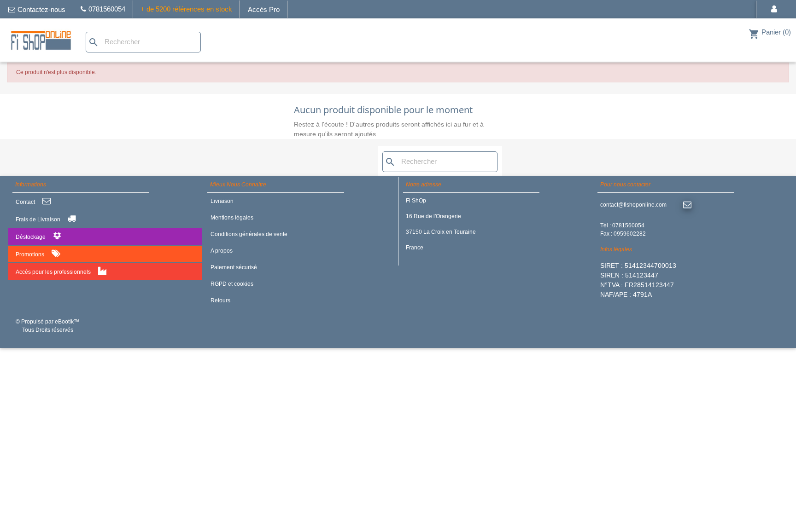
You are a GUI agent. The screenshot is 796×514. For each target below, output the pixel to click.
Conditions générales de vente (249, 234)
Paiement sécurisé (234, 267)
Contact (25, 202)
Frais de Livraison (38, 219)
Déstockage (31, 237)
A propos (222, 251)
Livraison (222, 201)
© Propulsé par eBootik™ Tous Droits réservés (47, 325)
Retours (220, 300)
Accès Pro (264, 9)
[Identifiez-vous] (776, 9)
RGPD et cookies (232, 284)
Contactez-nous (41, 9)
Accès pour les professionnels (53, 272)
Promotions (30, 254)
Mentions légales (232, 217)
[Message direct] (687, 205)
